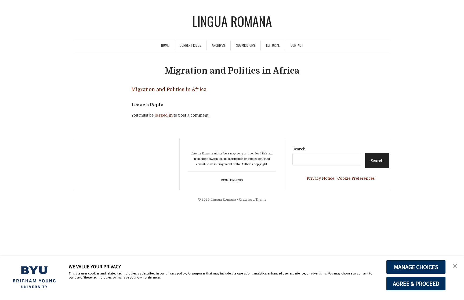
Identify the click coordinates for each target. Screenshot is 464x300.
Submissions (245, 45)
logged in (164, 115)
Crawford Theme (252, 199)
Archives (218, 45)
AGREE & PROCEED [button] (416, 283)
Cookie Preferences (356, 178)
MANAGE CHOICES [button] (416, 267)
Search (299, 149)
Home (165, 45)
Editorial (273, 45)
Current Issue (190, 45)
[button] (455, 265)
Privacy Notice (320, 178)
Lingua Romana (232, 21)
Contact (297, 45)
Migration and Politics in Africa (168, 89)
